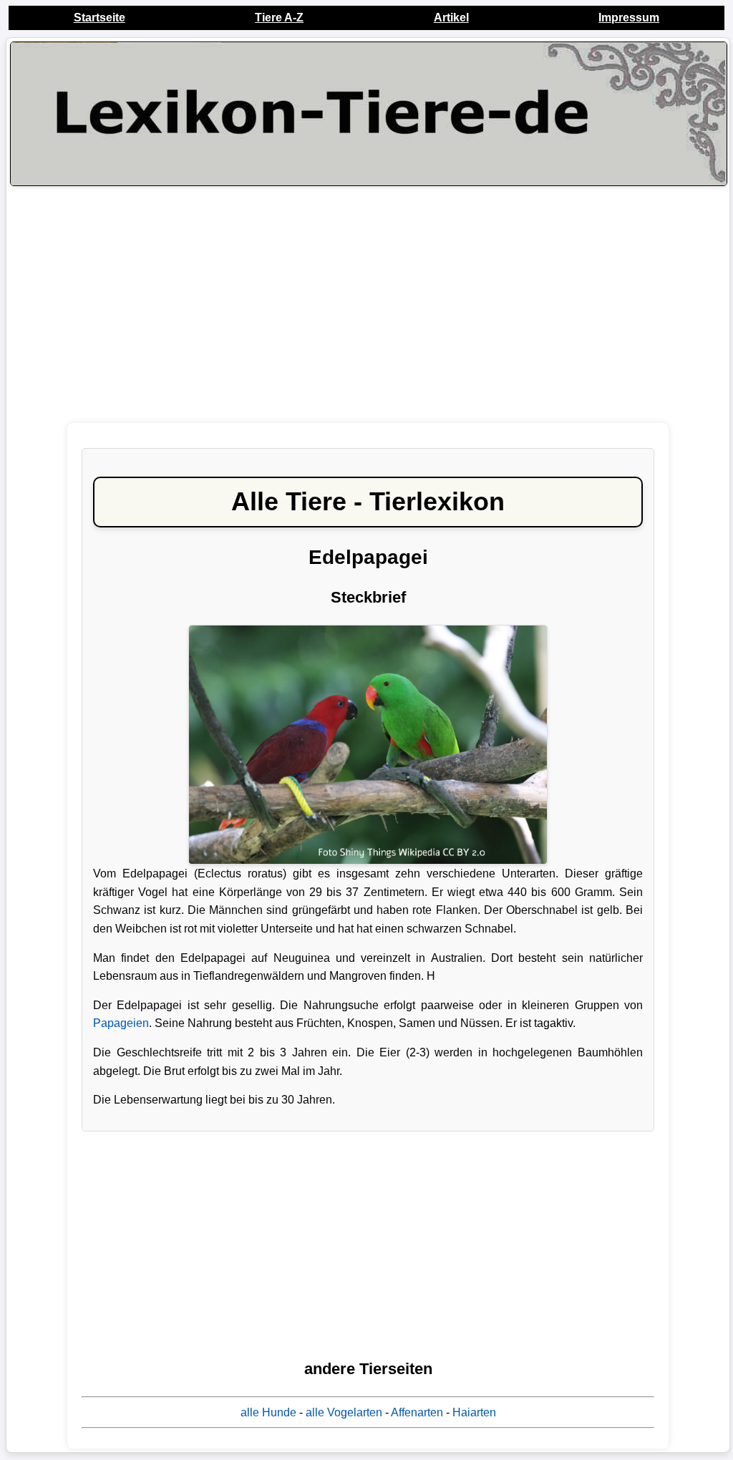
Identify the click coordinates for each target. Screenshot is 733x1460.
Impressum (628, 17)
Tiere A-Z (279, 17)
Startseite (99, 17)
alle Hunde (268, 1412)
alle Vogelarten (344, 1412)
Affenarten (417, 1412)
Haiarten (474, 1412)
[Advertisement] (368, 304)
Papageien (121, 1023)
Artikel (451, 17)
